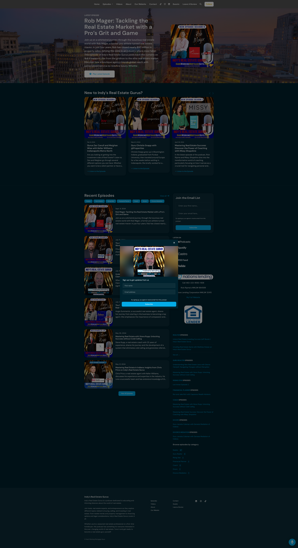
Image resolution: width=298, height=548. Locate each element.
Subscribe (149, 304)
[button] (174, 242)
